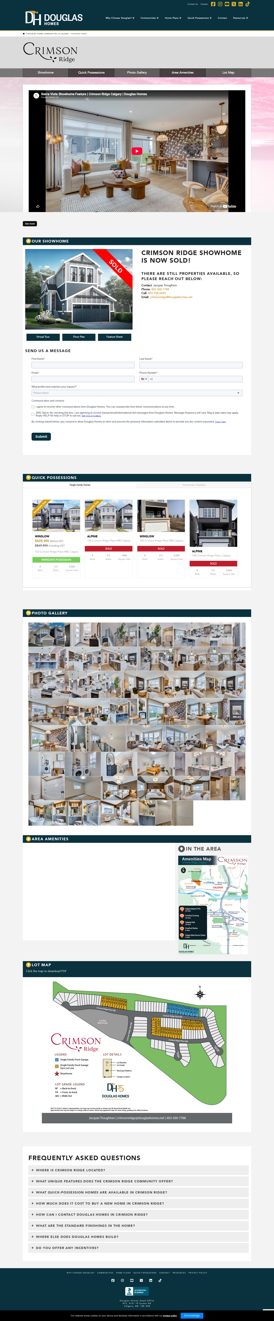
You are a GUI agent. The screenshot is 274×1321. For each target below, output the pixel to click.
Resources (179, 1273)
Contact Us (192, 4)
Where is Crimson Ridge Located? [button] (70, 1170)
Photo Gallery (137, 72)
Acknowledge (192, 1315)
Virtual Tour (43, 337)
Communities (105, 1273)
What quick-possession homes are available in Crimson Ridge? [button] (101, 1192)
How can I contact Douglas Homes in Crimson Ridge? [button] (92, 1214)
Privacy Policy (198, 1273)
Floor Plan (79, 337)
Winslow (50, 541)
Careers (204, 4)
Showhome (46, 72)
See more (30, 223)
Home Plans (123, 1273)
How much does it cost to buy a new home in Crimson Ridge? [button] (100, 1203)
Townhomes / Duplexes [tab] (194, 485)
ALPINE (92, 536)
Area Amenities (183, 72)
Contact (164, 1273)
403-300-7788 (160, 289)
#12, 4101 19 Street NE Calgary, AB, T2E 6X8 (137, 1305)
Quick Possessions (91, 72)
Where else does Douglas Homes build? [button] (77, 1236)
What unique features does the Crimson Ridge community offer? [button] (104, 1181)
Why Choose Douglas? (81, 1273)
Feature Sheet (115, 337)
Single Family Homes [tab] (80, 485)
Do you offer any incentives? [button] (67, 1248)
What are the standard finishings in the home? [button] (85, 1225)
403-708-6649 (157, 293)
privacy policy (170, 1315)
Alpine (197, 551)
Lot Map (228, 72)
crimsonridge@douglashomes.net (171, 297)
